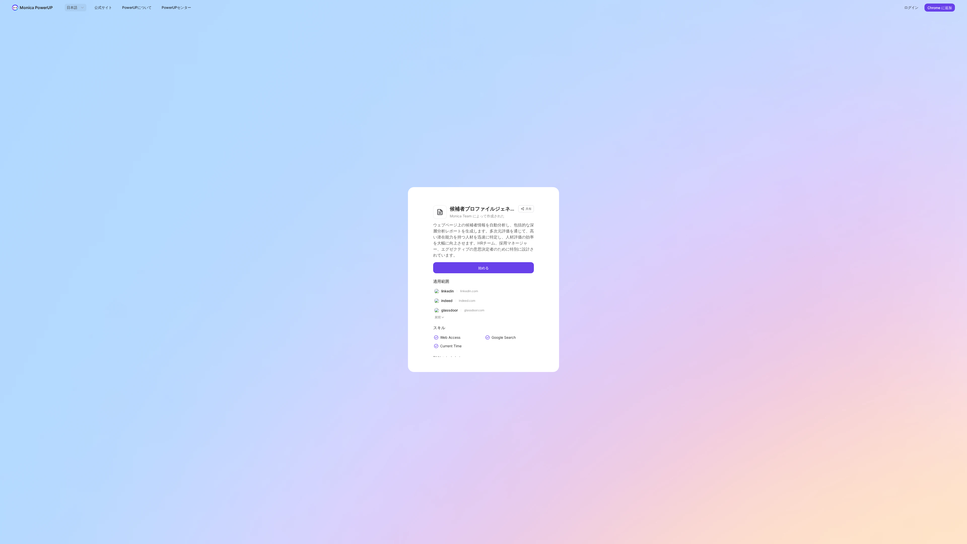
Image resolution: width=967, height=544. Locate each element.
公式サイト (103, 7)
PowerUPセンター (176, 7)
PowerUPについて (137, 7)
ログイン (911, 7)
